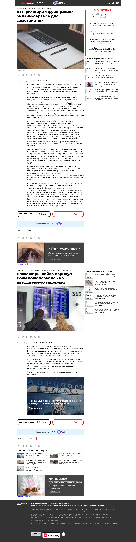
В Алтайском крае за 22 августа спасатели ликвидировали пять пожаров (102, 41)
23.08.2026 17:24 (22, 270)
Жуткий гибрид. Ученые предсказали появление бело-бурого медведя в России (107, 91)
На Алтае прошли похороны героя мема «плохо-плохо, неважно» (102, 24)
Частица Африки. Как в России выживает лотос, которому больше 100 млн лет (106, 98)
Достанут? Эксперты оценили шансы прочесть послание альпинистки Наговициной (107, 310)
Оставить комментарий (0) (68, 214)
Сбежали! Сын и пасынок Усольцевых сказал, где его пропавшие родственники (107, 303)
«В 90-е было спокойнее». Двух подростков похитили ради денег (106, 289)
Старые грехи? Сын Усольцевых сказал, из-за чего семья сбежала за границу (106, 70)
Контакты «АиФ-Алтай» (39, 503)
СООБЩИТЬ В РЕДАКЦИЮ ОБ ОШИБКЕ (93, 505)
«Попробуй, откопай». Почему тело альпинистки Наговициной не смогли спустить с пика (106, 84)
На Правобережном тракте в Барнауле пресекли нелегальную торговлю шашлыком (102, 50)
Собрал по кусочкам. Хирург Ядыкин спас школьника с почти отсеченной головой (107, 63)
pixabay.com (21, 70)
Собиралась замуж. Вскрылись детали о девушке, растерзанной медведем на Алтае (105, 77)
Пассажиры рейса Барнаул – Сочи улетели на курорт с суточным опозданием (70, 462)
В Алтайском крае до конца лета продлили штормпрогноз (102, 33)
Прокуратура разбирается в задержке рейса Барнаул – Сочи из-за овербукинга (55, 402)
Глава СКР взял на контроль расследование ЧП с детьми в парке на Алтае (102, 16)
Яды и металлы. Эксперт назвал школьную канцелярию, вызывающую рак (105, 282)
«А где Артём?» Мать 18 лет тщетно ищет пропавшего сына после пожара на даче (106, 296)
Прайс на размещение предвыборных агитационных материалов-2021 (55, 505)
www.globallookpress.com (39, 332)
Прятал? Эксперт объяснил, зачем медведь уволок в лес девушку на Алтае (106, 275)
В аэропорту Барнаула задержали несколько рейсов (70, 454)
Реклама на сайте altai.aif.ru (59, 503)
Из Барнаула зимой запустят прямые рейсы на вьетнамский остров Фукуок (36, 462)
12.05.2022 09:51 (21, 8)
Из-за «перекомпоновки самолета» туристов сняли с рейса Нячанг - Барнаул (35, 468)
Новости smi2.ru (24, 264)
